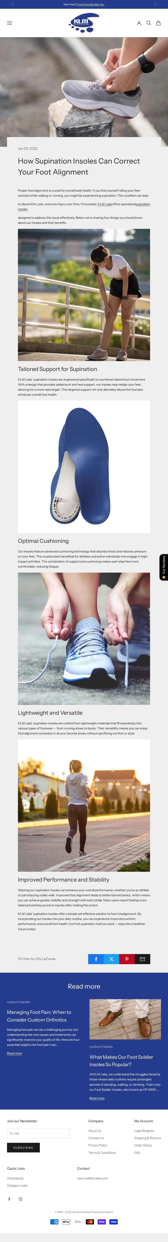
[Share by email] (142, 959)
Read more (14, 1053)
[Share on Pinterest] (127, 959)
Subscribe (23, 1147)
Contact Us (96, 1138)
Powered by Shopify (102, 1212)
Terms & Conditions (102, 1153)
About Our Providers (90, 4)
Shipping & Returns (147, 1138)
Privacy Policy (97, 1145)
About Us (94, 1131)
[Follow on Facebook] (9, 1199)
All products (15, 1178)
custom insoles (18, 1002)
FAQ (137, 1153)
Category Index (17, 1185)
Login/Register (144, 1131)
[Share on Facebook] (96, 959)
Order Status (143, 1145)
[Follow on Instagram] (20, 1199)
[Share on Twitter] (111, 959)
